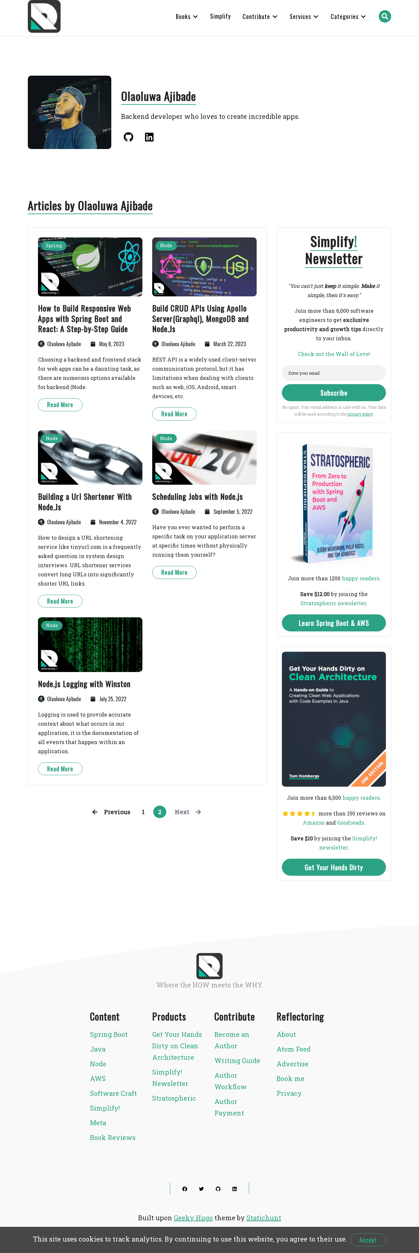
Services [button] (301, 16)
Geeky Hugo (193, 1217)
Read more (60, 404)
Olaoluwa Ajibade (64, 344)
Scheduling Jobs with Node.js (197, 496)
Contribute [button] (257, 16)
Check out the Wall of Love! (334, 353)
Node (166, 245)
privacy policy (360, 414)
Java (97, 1049)
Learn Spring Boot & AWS (334, 623)
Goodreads (350, 822)
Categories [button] (345, 16)
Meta (98, 1122)
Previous (117, 812)
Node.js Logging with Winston (84, 683)
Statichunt (263, 1217)
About (286, 1034)
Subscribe (334, 393)
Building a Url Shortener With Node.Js (85, 501)
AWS (98, 1078)
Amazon (314, 822)
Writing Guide (237, 1060)
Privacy (289, 1093)
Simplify (220, 16)
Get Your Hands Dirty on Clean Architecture (177, 1045)
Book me (290, 1078)
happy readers (360, 578)
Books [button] (184, 16)
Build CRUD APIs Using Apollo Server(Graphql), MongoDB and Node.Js (200, 318)
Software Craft (113, 1093)
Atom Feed (294, 1049)
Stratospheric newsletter (333, 603)
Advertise (292, 1063)
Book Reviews (113, 1137)
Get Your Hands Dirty (334, 867)
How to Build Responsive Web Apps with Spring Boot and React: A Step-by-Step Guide (84, 318)
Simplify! (105, 1108)
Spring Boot (109, 1034)
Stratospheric (174, 1098)
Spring (54, 245)
